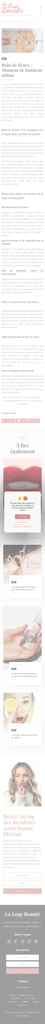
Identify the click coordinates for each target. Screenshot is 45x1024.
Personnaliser (22, 522)
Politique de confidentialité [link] (22, 526)
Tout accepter (22, 517)
